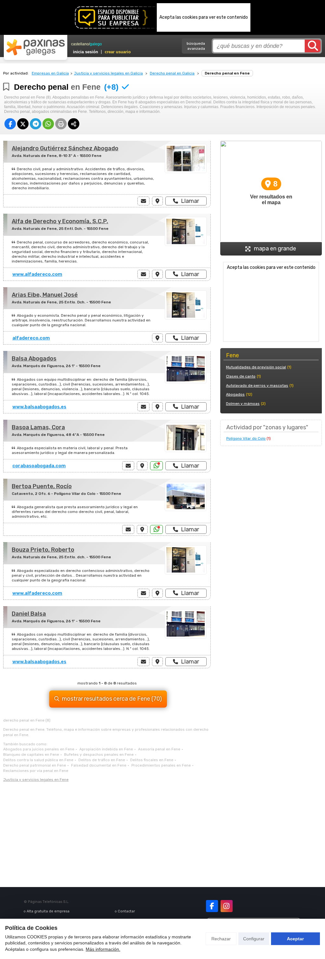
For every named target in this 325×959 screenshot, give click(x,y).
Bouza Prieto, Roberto (43, 549)
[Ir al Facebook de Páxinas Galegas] (212, 906)
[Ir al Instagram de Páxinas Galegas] (227, 906)
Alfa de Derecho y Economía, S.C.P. (60, 221)
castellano (80, 44)
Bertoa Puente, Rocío (42, 486)
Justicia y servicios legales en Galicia (108, 73)
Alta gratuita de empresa (48, 911)
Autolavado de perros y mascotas (257, 385)
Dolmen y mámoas (243, 403)
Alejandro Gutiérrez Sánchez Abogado (65, 148)
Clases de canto (240, 376)
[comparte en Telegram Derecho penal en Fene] (35, 123)
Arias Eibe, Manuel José (45, 294)
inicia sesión (85, 51)
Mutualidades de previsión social (256, 367)
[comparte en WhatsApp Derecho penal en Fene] (48, 123)
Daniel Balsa (29, 613)
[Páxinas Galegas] (35, 47)
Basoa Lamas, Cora (38, 427)
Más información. (103, 949)
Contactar (126, 911)
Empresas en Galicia (50, 73)
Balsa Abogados (34, 358)
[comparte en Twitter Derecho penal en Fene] (23, 123)
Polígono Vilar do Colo (246, 438)
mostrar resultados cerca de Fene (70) (112, 698)
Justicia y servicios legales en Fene (36, 779)
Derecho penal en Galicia (172, 73)
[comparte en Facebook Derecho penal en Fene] (10, 123)
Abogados (235, 394)
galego (96, 44)
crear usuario (118, 51)
